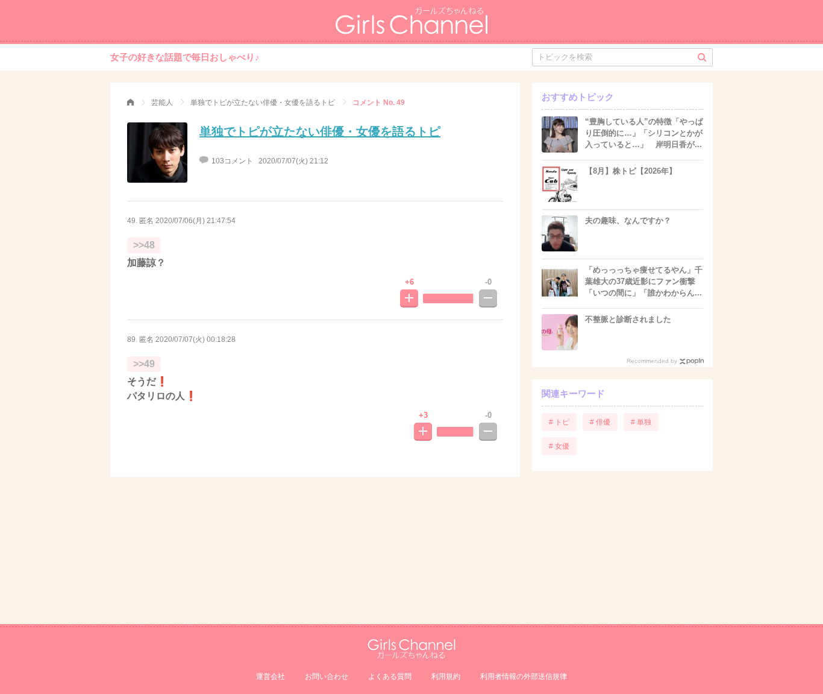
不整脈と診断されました (628, 319)
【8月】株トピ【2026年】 (631, 170)
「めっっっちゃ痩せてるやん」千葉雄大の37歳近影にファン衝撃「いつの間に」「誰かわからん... (644, 281)
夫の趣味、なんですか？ (628, 220)
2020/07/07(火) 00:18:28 (195, 339)
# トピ (559, 422)
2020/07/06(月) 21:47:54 (195, 220)
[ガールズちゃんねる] (130, 102)
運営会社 (270, 676)
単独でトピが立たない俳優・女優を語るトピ (319, 131)
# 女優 (559, 446)
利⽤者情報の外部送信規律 (523, 676)
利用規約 (445, 676)
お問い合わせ (326, 676)
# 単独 (641, 422)
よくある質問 (389, 676)
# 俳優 (600, 422)
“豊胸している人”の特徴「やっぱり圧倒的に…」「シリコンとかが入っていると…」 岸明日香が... (644, 133)
